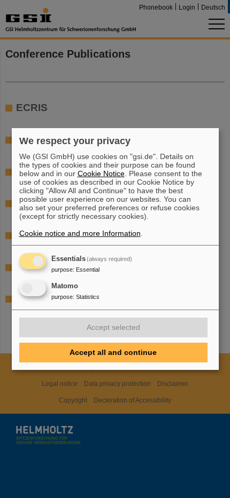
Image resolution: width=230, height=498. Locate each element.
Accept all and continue (113, 352)
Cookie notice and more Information (80, 233)
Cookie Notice (101, 173)
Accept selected (113, 327)
